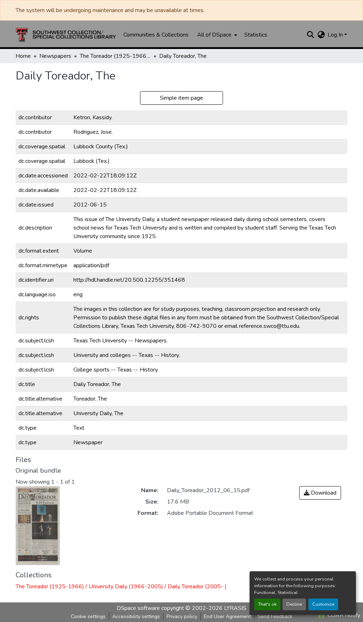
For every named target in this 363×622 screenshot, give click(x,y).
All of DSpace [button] (214, 35)
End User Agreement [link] (227, 616)
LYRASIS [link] (235, 608)
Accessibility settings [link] (136, 616)
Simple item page (181, 98)
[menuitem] (216, 35)
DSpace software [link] (138, 608)
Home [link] (23, 56)
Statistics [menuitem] (255, 35)
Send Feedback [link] (275, 616)
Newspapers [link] (55, 56)
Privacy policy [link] (182, 616)
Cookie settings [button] (88, 616)
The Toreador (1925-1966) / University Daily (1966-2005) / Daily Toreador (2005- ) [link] (115, 56)
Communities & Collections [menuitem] (156, 35)
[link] (320, 493)
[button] (66, 35)
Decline (294, 604)
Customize (323, 604)
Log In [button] (336, 35)
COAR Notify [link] (343, 615)
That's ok (267, 604)
